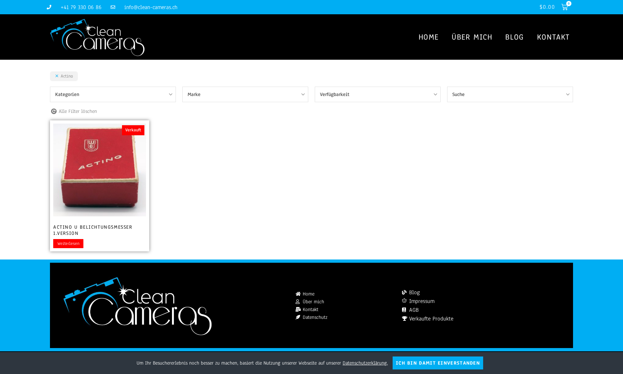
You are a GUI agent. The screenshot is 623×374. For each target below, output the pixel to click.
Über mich (472, 37)
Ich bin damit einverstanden (438, 363)
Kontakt (553, 37)
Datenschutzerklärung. (365, 363)
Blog (514, 37)
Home (429, 37)
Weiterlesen (68, 244)
